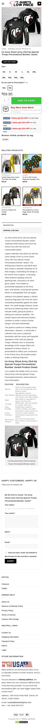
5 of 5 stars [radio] (29, 509)
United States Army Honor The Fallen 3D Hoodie (10, 178)
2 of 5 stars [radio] (9, 509)
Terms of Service (9, 615)
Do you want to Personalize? (13, 82)
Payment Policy (8, 641)
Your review (10, 513)
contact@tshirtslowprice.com (19, 702)
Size (4, 67)
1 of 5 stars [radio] (5, 509)
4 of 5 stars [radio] (21, 509)
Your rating (10, 505)
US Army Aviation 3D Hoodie (9, 211)
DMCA (4, 646)
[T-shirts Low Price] (21, 4)
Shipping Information (10, 637)
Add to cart (26, 100)
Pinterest (5, 584)
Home (4, 49)
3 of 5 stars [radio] (14, 509)
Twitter (4, 588)
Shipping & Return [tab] (11, 230)
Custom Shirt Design (10, 619)
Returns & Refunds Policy (12, 606)
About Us (5, 602)
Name (7, 532)
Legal (4, 650)
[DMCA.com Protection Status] (21, 722)
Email (7, 542)
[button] (3, 3)
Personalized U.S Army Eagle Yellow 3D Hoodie (31, 211)
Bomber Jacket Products (19, 49)
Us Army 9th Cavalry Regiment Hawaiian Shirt (31, 178)
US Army (5, 139)
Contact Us (6, 633)
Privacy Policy (7, 610)
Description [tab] (8, 225)
